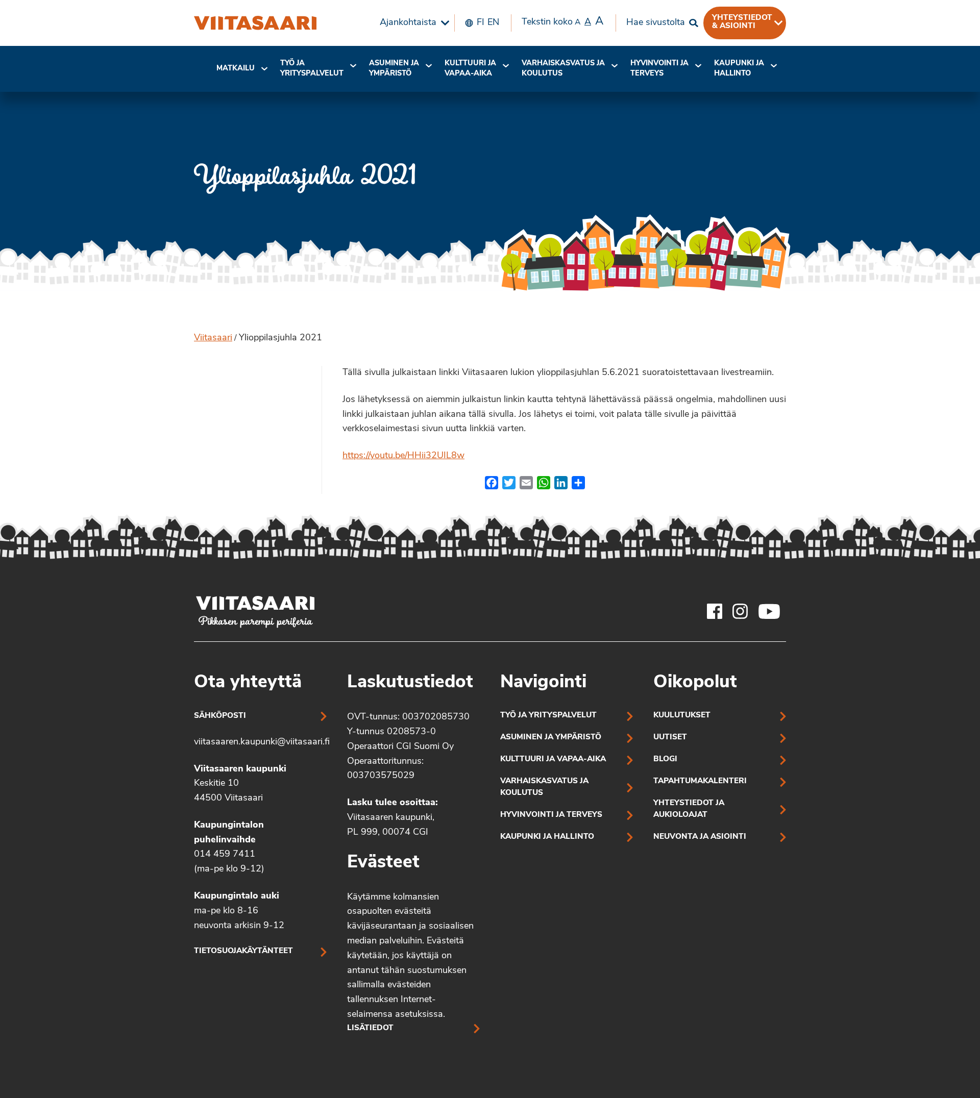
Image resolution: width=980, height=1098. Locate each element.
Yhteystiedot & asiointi (742, 22)
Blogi (665, 759)
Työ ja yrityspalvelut (312, 69)
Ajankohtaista (408, 23)
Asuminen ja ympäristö (394, 69)
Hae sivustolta (655, 23)
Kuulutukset (681, 715)
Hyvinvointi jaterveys (659, 69)
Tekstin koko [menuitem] (562, 22)
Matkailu (235, 68)
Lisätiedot (370, 1028)
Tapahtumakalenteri (700, 781)
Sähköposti (220, 716)
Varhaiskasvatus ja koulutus (563, 69)
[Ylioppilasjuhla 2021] (255, 23)
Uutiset (670, 737)
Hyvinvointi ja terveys (551, 815)
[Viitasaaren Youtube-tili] (769, 611)
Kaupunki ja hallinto (739, 69)
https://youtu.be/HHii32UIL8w (403, 456)
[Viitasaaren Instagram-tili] (740, 611)
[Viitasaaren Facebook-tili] (714, 611)
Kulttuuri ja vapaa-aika (470, 69)
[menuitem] (412, 23)
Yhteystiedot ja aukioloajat (688, 809)
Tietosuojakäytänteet (243, 951)
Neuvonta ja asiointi (699, 837)
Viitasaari (213, 338)
